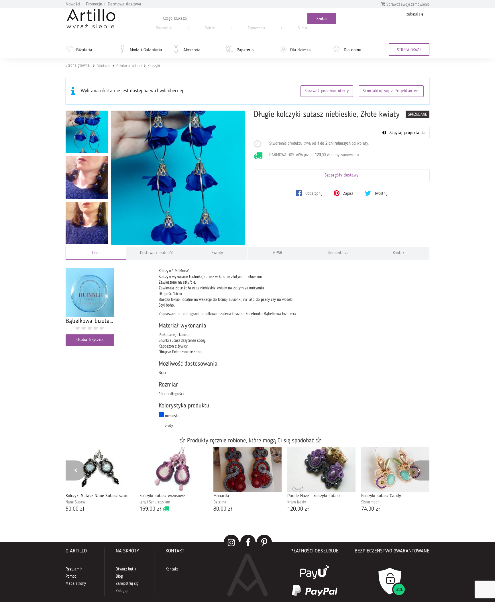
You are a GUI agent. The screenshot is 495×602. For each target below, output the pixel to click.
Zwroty (217, 253)
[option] (100, 480)
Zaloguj (121, 591)
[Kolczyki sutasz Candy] (395, 469)
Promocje (94, 4)
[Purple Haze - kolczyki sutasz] (321, 469)
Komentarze (338, 253)
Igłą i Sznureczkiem (155, 502)
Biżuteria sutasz (129, 66)
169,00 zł (150, 509)
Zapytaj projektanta (406, 133)
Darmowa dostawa (124, 4)
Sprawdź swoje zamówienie (407, 5)
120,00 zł (298, 509)
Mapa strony (76, 584)
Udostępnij (313, 194)
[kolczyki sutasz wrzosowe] (174, 469)
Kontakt (399, 253)
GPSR (277, 253)
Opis (95, 253)
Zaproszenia (256, 28)
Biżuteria (84, 50)
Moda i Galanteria (146, 50)
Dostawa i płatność (156, 253)
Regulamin (74, 569)
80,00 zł (222, 509)
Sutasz (302, 28)
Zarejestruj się (127, 584)
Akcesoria (192, 50)
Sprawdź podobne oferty (327, 91)
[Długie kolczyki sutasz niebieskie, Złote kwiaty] (178, 178)
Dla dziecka (300, 50)
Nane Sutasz (75, 502)
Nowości (73, 4)
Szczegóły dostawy (342, 175)
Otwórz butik (126, 569)
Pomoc (71, 576)
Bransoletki (164, 28)
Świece (210, 28)
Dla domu (352, 50)
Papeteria (245, 50)
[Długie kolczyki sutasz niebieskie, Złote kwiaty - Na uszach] (87, 177)
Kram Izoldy (296, 502)
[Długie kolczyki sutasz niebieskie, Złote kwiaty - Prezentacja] (87, 132)
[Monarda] (247, 469)
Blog (119, 576)
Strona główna (78, 66)
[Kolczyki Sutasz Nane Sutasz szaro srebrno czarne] (100, 469)
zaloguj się (414, 14)
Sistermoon (370, 502)
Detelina (219, 502)
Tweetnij (380, 194)
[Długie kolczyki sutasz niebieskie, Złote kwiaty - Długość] (87, 223)
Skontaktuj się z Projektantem (391, 91)
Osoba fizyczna (90, 340)
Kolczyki (154, 66)
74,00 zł (370, 509)
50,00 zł (75, 509)
